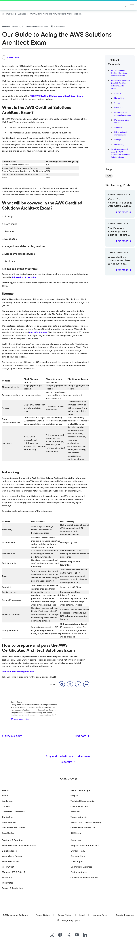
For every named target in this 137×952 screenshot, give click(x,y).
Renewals (75, 811)
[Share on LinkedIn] (86, 684)
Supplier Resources (125, 915)
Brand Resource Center (13, 827)
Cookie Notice (64, 915)
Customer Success (79, 806)
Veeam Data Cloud (11, 861)
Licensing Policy (100, 915)
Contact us (7, 817)
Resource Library (79, 856)
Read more (122, 212)
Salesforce (7, 877)
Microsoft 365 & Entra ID (14, 872)
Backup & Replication (12, 888)
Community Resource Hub (83, 827)
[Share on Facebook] (62, 684)
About (5, 795)
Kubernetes (7, 883)
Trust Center (8, 833)
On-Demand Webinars (81, 867)
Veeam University (79, 817)
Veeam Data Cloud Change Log (86, 822)
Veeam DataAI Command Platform (19, 845)
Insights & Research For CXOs (85, 845)
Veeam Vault (8, 867)
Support (74, 795)
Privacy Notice (43, 915)
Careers (6, 806)
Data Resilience (9, 851)
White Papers (77, 861)
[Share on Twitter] (70, 684)
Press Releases (9, 822)
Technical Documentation (83, 801)
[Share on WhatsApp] (78, 684)
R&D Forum (76, 833)
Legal (82, 915)
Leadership (7, 801)
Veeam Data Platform (12, 856)
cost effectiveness (38, 332)
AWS (109, 175)
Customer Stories (79, 872)
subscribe (67, 762)
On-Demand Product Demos (84, 877)
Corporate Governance (13, 811)
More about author (22, 719)
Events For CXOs (78, 851)
